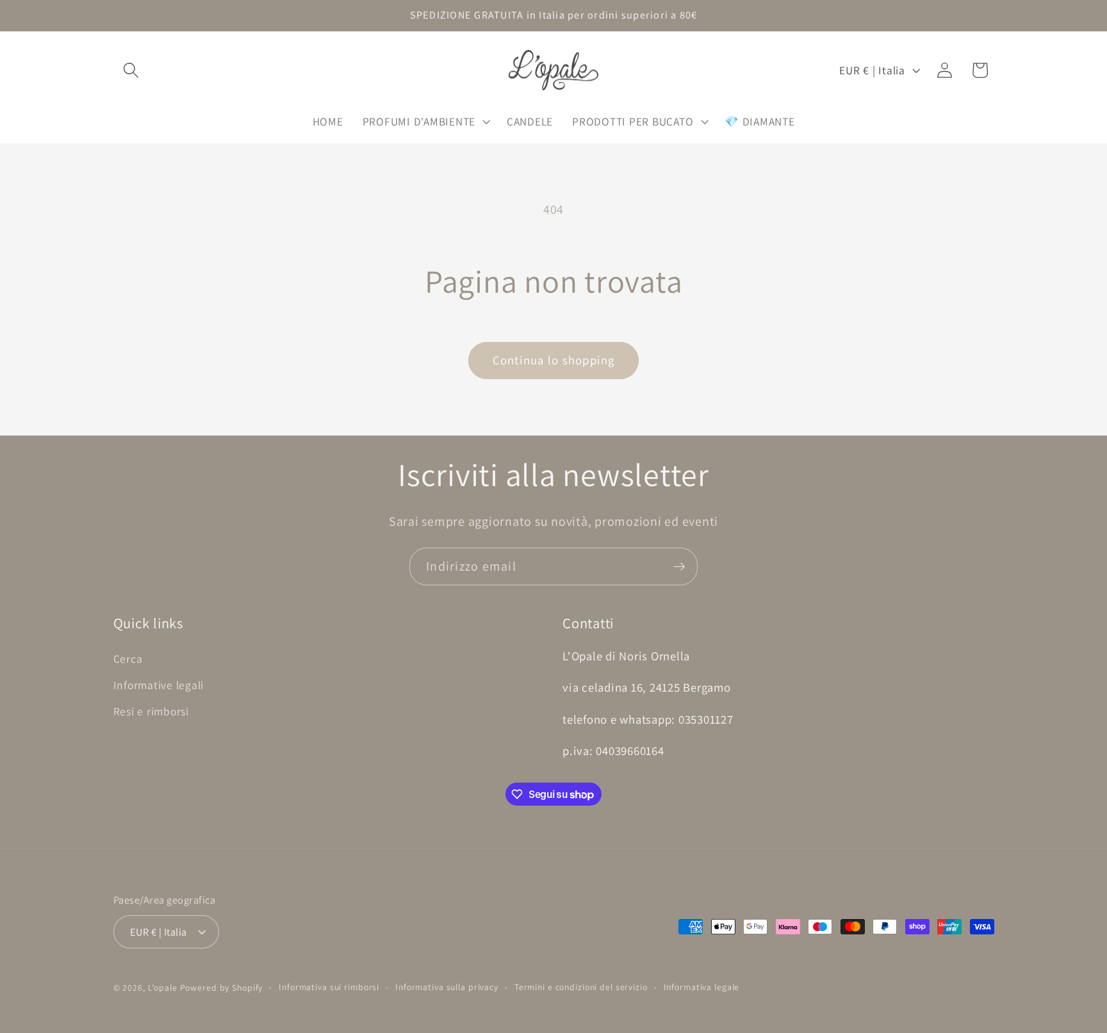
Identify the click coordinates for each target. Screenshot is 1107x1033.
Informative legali (158, 685)
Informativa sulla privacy (446, 987)
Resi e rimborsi (151, 711)
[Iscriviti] (679, 566)
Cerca (128, 658)
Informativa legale (702, 987)
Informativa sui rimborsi (329, 987)
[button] (131, 70)
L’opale (164, 987)
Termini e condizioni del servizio (581, 987)
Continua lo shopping (554, 360)
